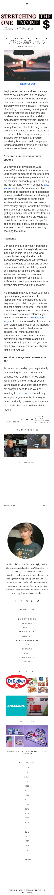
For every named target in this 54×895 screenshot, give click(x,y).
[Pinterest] (27, 601)
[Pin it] (32, 420)
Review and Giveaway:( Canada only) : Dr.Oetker (16, 681)
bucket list (27, 636)
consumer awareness (27, 640)
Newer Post (9, 505)
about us (27, 627)
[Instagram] (21, 601)
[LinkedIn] (32, 601)
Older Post (45, 505)
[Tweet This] (27, 420)
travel (27, 662)
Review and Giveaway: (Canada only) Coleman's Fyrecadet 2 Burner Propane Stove (37, 705)
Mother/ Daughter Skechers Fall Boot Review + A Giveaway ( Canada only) (16, 705)
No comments (12, 422)
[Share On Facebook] (22, 420)
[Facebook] (15, 601)
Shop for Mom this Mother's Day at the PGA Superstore (27, 753)
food (27, 645)
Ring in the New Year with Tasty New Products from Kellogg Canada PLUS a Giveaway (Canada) (37, 684)
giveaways (27, 649)
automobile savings (40, 419)
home (27, 653)
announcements (27, 632)
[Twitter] (38, 601)
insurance (45, 422)
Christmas (27, 623)
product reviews (27, 658)
